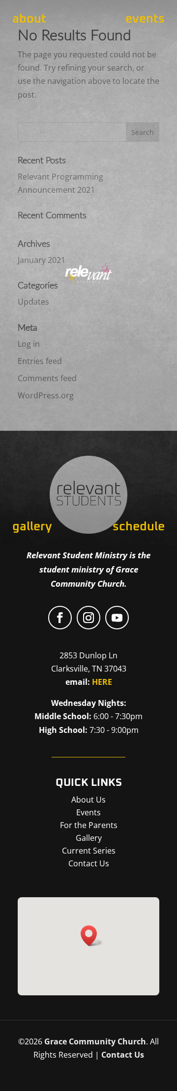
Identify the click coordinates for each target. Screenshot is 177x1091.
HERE (102, 681)
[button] (92, 935)
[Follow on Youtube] (117, 617)
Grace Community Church (95, 1041)
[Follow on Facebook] (60, 617)
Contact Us (122, 1054)
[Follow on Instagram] (88, 617)
